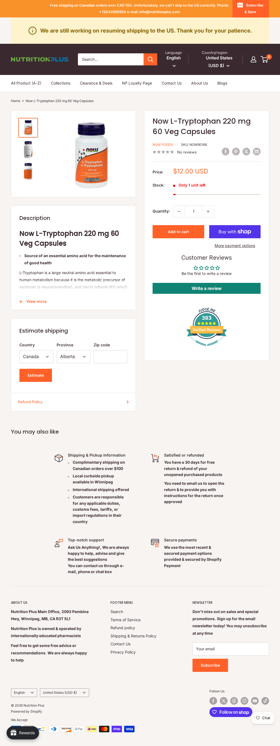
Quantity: (161, 211)
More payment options (235, 245)
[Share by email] (257, 151)
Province (65, 344)
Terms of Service (125, 619)
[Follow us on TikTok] (265, 701)
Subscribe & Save (253, 8)
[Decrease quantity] (179, 211)
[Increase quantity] (208, 211)
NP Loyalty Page (137, 83)
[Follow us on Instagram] (244, 701)
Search (116, 611)
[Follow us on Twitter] (224, 701)
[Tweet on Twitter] (246, 151)
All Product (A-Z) (26, 83)
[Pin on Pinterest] (236, 151)
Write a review (207, 288)
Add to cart (178, 231)
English (19, 692)
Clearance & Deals (96, 83)
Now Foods (163, 145)
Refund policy (122, 627)
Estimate (36, 375)
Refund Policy (30, 401)
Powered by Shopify (26, 711)
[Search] (150, 59)
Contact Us (172, 83)
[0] (264, 59)
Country (27, 344)
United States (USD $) (60, 692)
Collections (60, 83)
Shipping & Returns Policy (133, 636)
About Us (199, 83)
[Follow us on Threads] (234, 701)
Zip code (102, 344)
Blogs (222, 83)
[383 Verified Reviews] (206, 348)
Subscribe (210, 665)
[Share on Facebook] (225, 151)
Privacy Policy (123, 652)
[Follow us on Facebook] (213, 701)
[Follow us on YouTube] (255, 701)
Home (15, 101)
